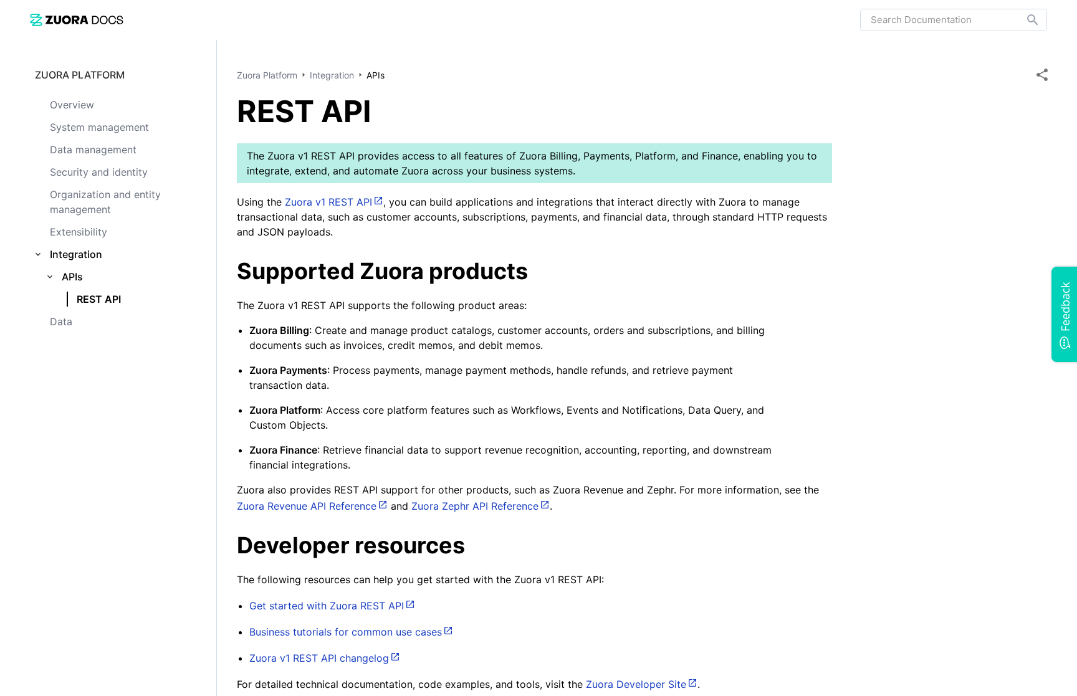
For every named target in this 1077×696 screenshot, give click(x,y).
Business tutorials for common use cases (345, 632)
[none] (1042, 75)
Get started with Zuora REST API (326, 605)
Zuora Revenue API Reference (306, 506)
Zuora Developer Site (636, 684)
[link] (76, 20)
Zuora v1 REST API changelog (319, 658)
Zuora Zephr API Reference (474, 506)
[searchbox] (1024, 20)
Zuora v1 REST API (328, 202)
